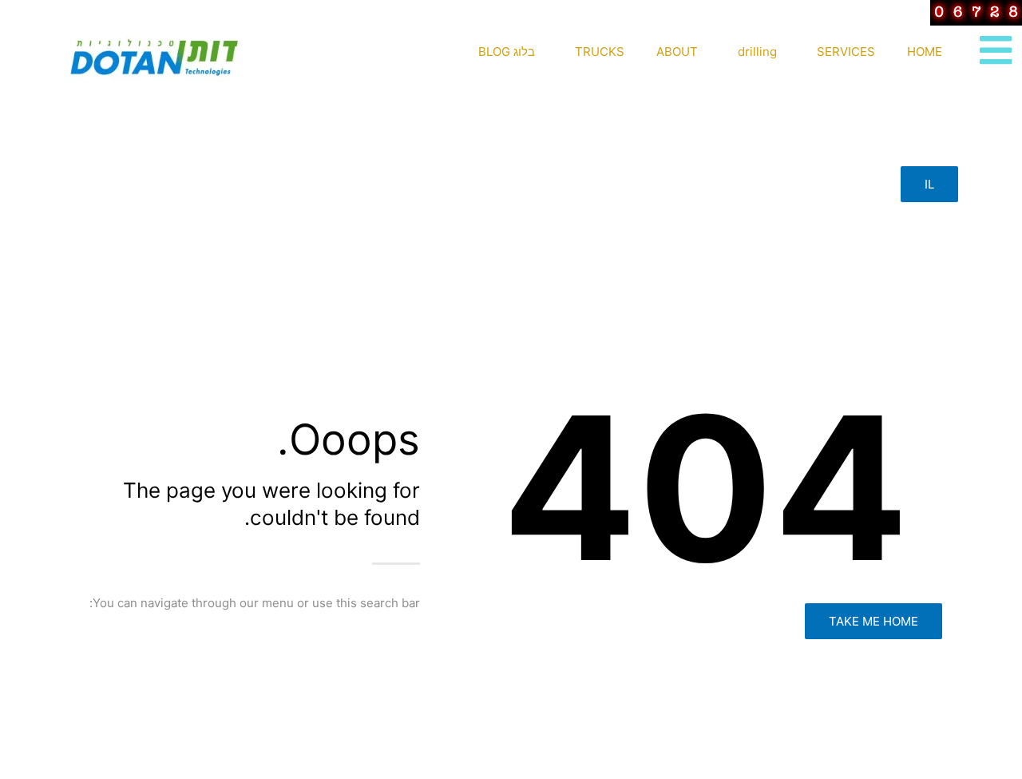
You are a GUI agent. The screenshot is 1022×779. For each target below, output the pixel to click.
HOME (924, 51)
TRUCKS (599, 51)
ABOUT (677, 51)
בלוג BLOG (506, 51)
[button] (929, 184)
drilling (757, 51)
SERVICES (846, 51)
